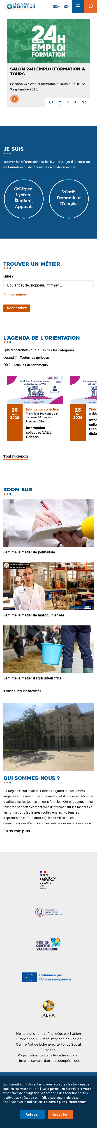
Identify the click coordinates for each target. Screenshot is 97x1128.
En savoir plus (16, 831)
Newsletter (56, 6)
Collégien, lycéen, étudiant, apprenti (24, 198)
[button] (49, 102)
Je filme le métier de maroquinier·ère (33, 615)
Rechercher (17, 308)
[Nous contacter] (67, 6)
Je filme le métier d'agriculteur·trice (32, 678)
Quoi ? (8, 276)
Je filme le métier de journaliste (29, 552)
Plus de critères (15, 295)
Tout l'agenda (15, 456)
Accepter (60, 1114)
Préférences (77, 1102)
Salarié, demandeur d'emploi (69, 198)
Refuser (32, 1114)
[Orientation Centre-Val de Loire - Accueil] (18, 6)
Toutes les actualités (22, 691)
